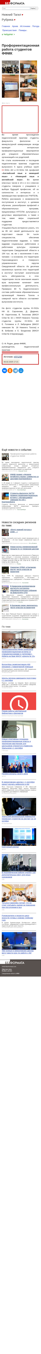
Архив (15, 26)
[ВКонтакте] (4, 370)
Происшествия (9, 30)
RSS (18, 973)
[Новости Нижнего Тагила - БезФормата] (12, 2)
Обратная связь (7, 969)
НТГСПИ (18, 357)
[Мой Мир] (20, 370)
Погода (35, 26)
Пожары (22, 30)
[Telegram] (15, 370)
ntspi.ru (8, 103)
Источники (25, 26)
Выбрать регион (7, 971)
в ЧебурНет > (8, 34)
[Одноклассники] (10, 370)
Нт (3, 170)
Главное (6, 26)
